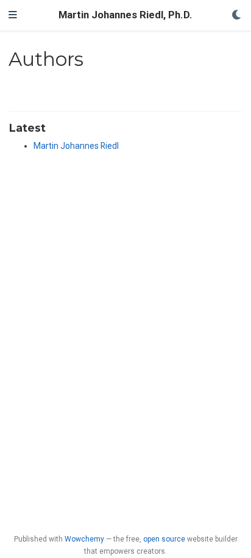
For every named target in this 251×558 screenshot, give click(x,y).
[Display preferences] (237, 16)
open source (164, 539)
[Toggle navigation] (13, 15)
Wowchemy (84, 539)
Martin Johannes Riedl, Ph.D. (125, 15)
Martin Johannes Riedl (76, 146)
